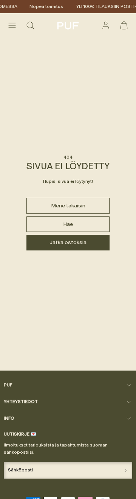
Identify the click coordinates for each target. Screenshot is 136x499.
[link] (106, 25)
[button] (12, 25)
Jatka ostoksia (68, 242)
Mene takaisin (68, 205)
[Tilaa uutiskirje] (126, 470)
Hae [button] (68, 224)
